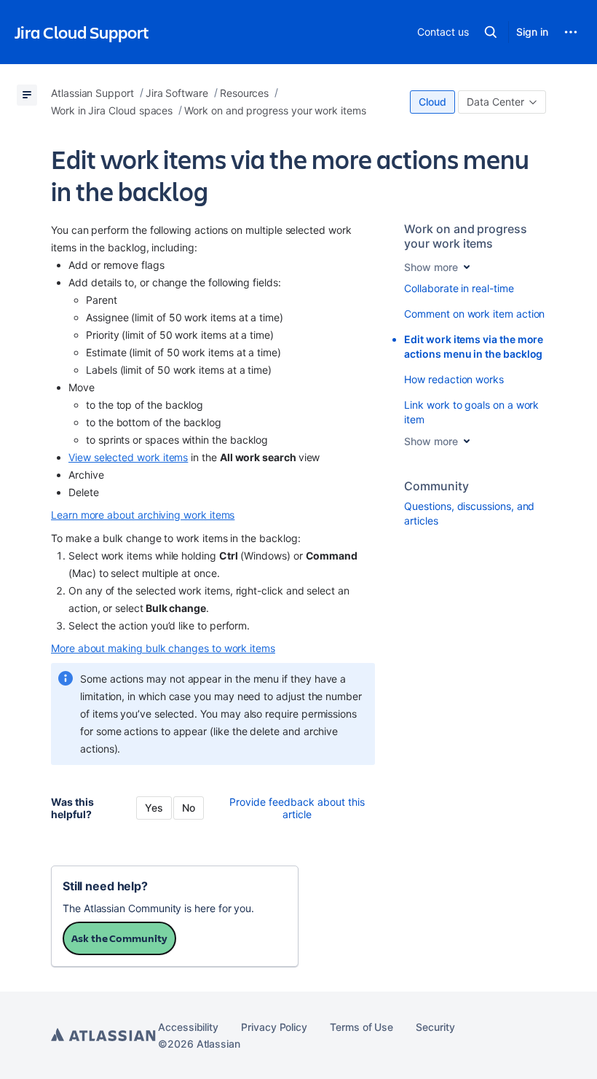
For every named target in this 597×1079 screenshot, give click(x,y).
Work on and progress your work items (465, 236)
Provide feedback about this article (297, 808)
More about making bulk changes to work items (163, 648)
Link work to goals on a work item (471, 412)
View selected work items (128, 457)
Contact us (442, 31)
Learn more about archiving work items (142, 515)
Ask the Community (119, 938)
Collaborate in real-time (458, 288)
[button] (490, 32)
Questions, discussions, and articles (469, 513)
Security (435, 1027)
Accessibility (188, 1027)
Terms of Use (361, 1027)
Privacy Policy (274, 1027)
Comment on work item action (474, 313)
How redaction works (454, 379)
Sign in (532, 31)
